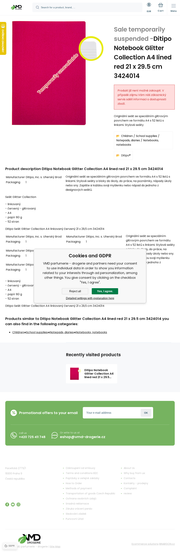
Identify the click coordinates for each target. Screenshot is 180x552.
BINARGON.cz (167, 544)
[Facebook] (7, 504)
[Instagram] (18, 504)
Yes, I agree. (105, 291)
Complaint (130, 488)
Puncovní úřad (74, 519)
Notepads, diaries (128, 140)
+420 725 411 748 (32, 437)
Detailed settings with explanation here (90, 298)
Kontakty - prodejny (136, 483)
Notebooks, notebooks (91, 332)
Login (146, 413)
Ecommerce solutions (145, 544)
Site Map (55, 546)
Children (127, 136)
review (128, 493)
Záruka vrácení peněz (79, 508)
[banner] (16, 8)
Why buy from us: (134, 473)
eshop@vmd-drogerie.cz (82, 436)
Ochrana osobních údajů (81, 498)
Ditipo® (126, 155)
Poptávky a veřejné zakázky (82, 478)
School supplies (146, 136)
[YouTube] (13, 504)
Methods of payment (79, 488)
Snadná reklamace (77, 503)
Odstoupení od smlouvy (80, 468)
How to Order (74, 483)
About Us (129, 468)
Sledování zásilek (76, 514)
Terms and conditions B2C (82, 473)
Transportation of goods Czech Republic (90, 493)
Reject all (75, 291)
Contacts (129, 478)
